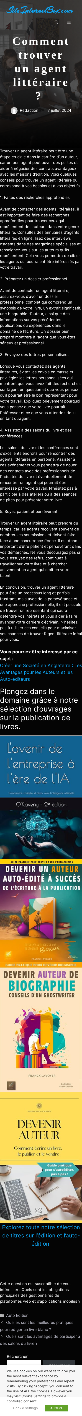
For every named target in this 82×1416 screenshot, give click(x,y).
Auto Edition (17, 1315)
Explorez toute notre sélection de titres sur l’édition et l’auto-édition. (41, 1235)
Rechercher (17, 1356)
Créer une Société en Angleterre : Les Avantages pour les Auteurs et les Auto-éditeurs (41, 672)
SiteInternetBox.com (40, 10)
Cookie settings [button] (25, 1408)
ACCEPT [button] (56, 1408)
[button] (56, 22)
